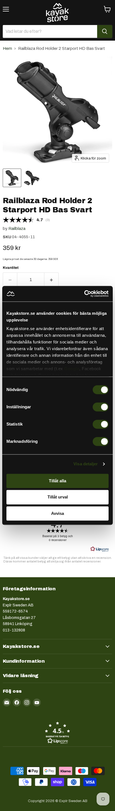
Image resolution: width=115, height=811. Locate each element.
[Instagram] (27, 702)
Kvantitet (10, 268)
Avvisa (57, 513)
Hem (7, 48)
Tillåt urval (57, 497)
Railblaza (16, 228)
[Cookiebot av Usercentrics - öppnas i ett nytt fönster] (84, 293)
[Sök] (104, 31)
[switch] (101, 406)
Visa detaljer (85, 463)
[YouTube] (37, 702)
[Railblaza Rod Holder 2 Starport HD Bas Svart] (12, 178)
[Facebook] (17, 702)
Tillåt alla (57, 480)
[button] (57, 732)
